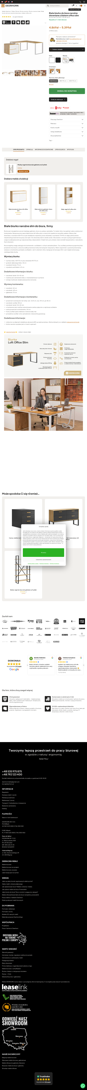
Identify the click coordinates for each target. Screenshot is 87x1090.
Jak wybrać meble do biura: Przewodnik (14, 889)
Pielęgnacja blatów (8, 960)
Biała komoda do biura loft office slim (18, 210)
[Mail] (84, 1)
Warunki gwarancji (7, 952)
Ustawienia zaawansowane (43, 559)
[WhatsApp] (82, 1085)
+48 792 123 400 (12, 774)
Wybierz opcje (23, 171)
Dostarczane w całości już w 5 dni (63, 697)
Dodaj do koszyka (67, 91)
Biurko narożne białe (34, 11)
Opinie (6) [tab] (29, 149)
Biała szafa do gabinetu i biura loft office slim (43, 210)
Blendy (65, 56)
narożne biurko (10, 332)
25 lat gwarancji (14, 697)
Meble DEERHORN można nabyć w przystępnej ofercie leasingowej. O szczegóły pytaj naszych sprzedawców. (36, 982)
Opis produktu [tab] (18, 149)
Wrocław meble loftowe (9, 1068)
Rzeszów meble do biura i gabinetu (13, 1066)
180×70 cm (63, 81)
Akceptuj (43, 552)
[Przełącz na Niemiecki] (6, 2)
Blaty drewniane (7, 963)
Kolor (50, 56)
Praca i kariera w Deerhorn (10, 928)
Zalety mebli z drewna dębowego (12, 884)
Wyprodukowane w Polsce (18, 706)
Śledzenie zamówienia (9, 806)
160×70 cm (53, 81)
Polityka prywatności (44, 563)
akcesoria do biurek (73, 322)
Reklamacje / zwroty (8, 800)
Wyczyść (51, 84)
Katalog (4, 808)
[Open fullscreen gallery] (44, 68)
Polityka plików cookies (33, 563)
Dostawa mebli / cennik (9, 795)
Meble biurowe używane (9, 870)
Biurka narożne (24, 11)
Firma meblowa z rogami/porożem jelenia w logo (17, 966)
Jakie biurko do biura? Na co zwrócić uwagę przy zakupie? (20, 892)
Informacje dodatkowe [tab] (44, 149)
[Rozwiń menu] (85, 6)
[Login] (76, 5)
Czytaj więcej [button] (33, 672)
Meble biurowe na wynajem (10, 867)
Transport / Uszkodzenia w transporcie (14, 803)
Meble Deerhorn (6, 11)
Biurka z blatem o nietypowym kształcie (14, 971)
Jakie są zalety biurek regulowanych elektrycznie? (17, 881)
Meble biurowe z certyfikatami (11, 968)
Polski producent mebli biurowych (12, 900)
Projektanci (5, 926)
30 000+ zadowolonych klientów (63, 706)
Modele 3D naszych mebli (10, 914)
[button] (83, 665)
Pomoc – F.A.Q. (6, 974)
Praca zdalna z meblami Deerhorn (12, 897)
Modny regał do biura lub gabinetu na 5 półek (32, 165)
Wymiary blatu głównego (57, 78)
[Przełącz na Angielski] (9, 2)
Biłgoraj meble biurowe (9, 1057)
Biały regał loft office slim (68, 209)
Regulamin (5, 792)
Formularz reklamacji (8, 909)
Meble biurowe (6, 864)
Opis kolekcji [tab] (60, 149)
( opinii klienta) (18, 17)
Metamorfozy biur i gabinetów (11, 977)
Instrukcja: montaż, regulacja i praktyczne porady (17, 955)
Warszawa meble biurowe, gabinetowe (14, 1060)
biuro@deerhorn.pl (75, 39)
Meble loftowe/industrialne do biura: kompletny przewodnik (20, 895)
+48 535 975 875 (61, 41)
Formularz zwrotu (7, 912)
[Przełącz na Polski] (3, 2)
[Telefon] (80, 1)
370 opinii (18, 666)
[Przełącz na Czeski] (12, 2)
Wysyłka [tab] (70, 149)
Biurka (17, 11)
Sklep (13, 11)
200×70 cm (72, 81)
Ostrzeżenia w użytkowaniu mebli (12, 958)
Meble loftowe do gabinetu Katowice (13, 1063)
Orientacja (52, 67)
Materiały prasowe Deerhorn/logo (12, 917)
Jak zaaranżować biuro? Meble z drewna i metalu (17, 887)
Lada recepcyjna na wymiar (10, 873)
